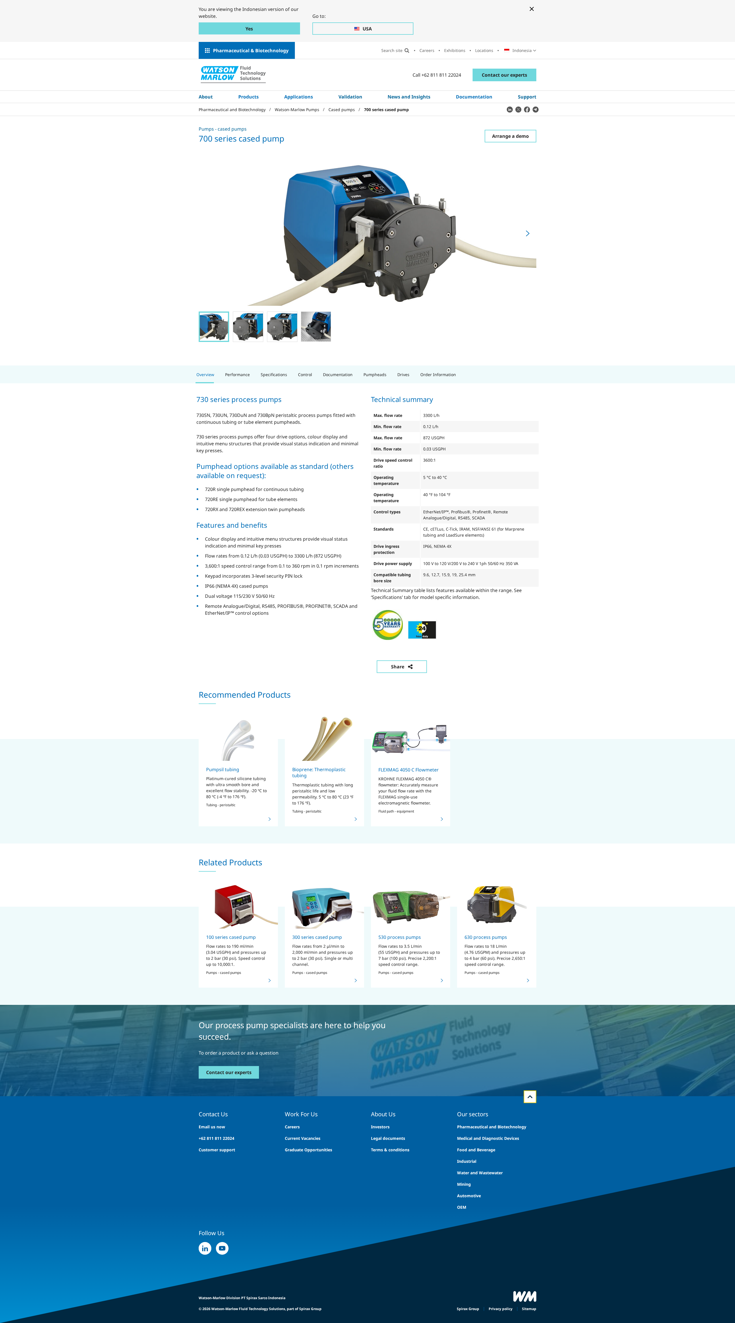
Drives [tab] (403, 374)
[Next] (527, 233)
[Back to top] (530, 1096)
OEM (461, 1207)
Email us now (212, 1126)
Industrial (466, 1161)
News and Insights (409, 97)
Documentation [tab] (338, 374)
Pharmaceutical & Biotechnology (251, 50)
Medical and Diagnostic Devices (488, 1138)
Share (397, 667)
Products (248, 97)
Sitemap (529, 1308)
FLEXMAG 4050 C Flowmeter (408, 770)
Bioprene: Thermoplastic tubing (319, 772)
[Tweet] (518, 109)
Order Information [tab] (438, 374)
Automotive (469, 1195)
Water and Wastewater (480, 1172)
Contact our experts (504, 75)
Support (527, 97)
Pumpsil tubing (222, 769)
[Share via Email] (535, 109)
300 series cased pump (317, 937)
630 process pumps (486, 937)
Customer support (217, 1149)
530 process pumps (399, 937)
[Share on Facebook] (527, 109)
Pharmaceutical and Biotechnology (491, 1126)
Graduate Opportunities (308, 1149)
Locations (484, 50)
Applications (298, 97)
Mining (464, 1184)
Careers (426, 50)
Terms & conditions (390, 1149)
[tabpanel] (367, 529)
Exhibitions (454, 50)
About (206, 97)
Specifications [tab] (274, 374)
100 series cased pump (231, 937)
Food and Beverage (476, 1149)
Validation (350, 97)
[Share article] (509, 109)
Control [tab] (305, 374)
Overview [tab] (205, 374)
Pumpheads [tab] (374, 374)
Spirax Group (468, 1308)
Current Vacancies (302, 1138)
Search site (392, 50)
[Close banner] (531, 9)
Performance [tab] (237, 374)
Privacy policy (500, 1308)
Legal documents (388, 1138)
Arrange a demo (510, 136)
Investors (380, 1126)
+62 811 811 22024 (216, 1138)
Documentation (474, 97)
